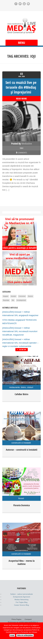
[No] (40, 631)
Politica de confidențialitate (25, 635)
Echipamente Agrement (21, 597)
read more (21, 98)
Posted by (21, 143)
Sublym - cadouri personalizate (21, 594)
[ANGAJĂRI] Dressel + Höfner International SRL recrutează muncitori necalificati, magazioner (19, 331)
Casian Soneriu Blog (21, 605)
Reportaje (6, 300)
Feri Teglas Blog (21, 602)
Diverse (30, 296)
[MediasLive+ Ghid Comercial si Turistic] (21, 25)
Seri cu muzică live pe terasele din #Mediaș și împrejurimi (21, 87)
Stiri (21, 148)
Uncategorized (21, 300)
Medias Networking (21, 599)
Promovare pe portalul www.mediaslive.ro (23, 622)
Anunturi (13, 296)
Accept (12, 635)
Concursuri (22, 296)
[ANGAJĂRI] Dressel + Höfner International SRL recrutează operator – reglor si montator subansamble (20, 342)
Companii (28, 619)
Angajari (5, 296)
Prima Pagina (16, 619)
